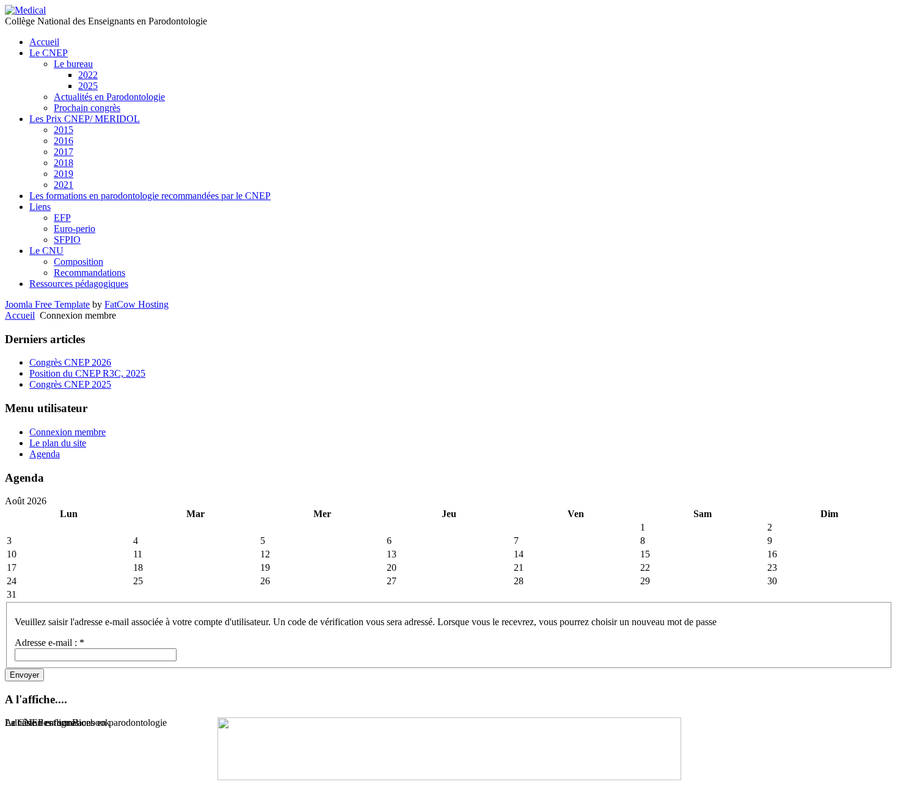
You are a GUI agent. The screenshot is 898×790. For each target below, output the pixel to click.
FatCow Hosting (136, 304)
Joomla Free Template (47, 304)
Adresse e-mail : (49, 642)
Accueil (20, 315)
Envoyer (24, 674)
